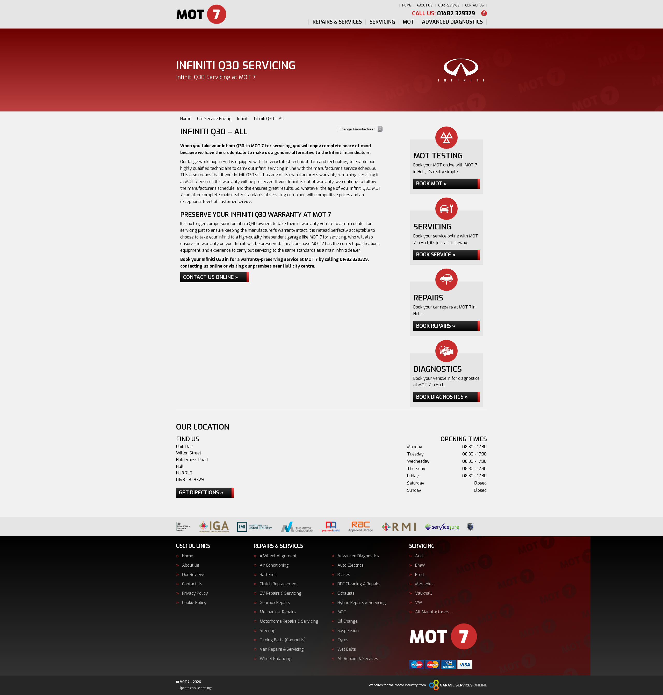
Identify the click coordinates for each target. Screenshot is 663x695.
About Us (425, 5)
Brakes (343, 575)
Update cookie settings (195, 688)
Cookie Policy (194, 603)
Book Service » (436, 254)
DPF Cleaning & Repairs (358, 584)
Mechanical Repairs (278, 612)
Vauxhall (423, 593)
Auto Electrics (350, 565)
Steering (268, 631)
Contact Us (474, 5)
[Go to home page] (205, 14)
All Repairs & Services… (359, 659)
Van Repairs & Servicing (282, 649)
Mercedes (424, 584)
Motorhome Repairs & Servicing (289, 621)
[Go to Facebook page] (484, 13)
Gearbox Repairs (275, 603)
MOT (408, 22)
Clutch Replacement (279, 584)
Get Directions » (201, 492)
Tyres (342, 640)
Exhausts (346, 593)
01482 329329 (443, 13)
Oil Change (347, 621)
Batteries (268, 575)
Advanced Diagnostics (452, 22)
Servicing (382, 22)
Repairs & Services (337, 22)
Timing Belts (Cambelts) (283, 640)
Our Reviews (448, 5)
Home (406, 5)
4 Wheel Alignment (278, 556)
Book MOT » (431, 183)
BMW (420, 565)
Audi (419, 556)
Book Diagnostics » (442, 397)
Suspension (348, 631)
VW (418, 603)
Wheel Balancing (276, 659)
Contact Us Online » (210, 277)
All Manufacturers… (434, 612)
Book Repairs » (435, 325)
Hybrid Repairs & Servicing (361, 603)
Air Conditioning (274, 565)
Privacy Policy (195, 593)
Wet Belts (346, 649)
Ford (419, 575)
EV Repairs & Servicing (280, 593)
